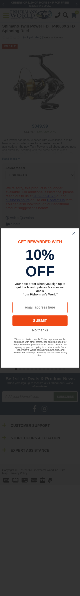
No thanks (40, 330)
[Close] (74, 233)
